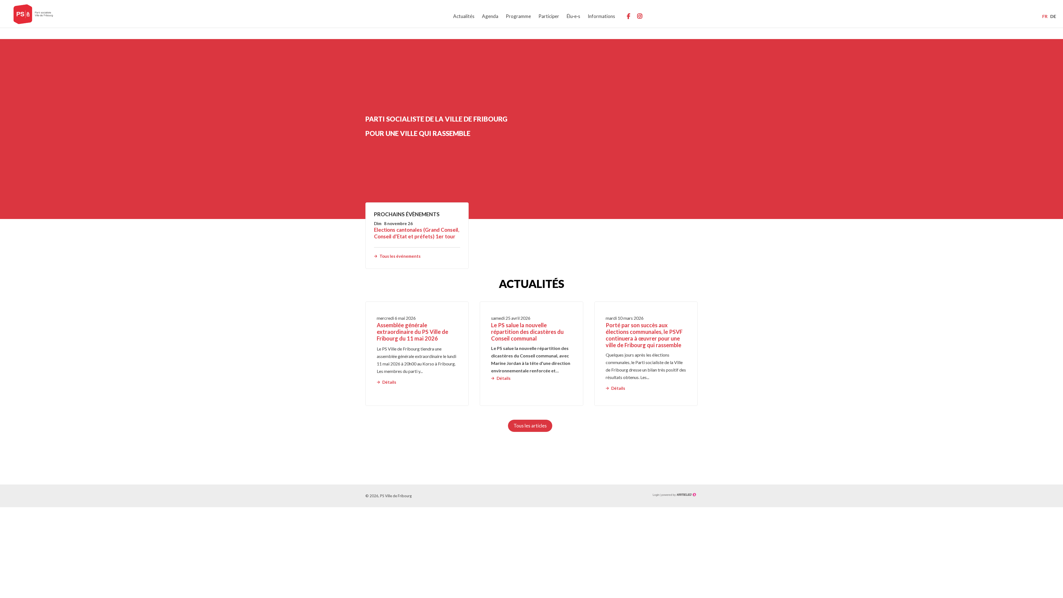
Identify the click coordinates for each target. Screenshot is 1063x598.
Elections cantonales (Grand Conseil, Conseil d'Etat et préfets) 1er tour (416, 232)
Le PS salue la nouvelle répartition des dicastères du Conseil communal (527, 332)
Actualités (463, 16)
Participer (548, 16)
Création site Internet (678, 495)
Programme (518, 16)
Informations (601, 16)
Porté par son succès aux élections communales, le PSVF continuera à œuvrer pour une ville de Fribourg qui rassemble (644, 335)
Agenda (490, 16)
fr (1044, 16)
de (1053, 16)
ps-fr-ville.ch (33, 14)
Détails (389, 382)
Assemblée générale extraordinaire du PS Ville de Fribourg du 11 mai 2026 (412, 332)
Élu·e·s (573, 16)
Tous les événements (400, 256)
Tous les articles (530, 426)
